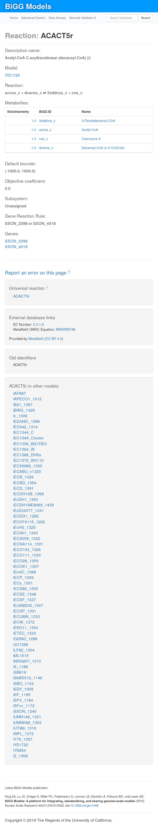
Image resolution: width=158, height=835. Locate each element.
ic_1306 (20, 415)
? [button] (69, 272)
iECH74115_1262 (29, 521)
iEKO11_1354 (25, 627)
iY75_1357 (23, 739)
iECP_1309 (23, 577)
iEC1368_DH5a (27, 454)
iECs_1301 (23, 583)
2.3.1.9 (38, 324)
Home (14, 17)
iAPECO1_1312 (27, 398)
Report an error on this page (36, 272)
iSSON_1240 (25, 711)
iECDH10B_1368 (28, 493)
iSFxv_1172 (24, 705)
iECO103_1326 (27, 549)
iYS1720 (12, 75)
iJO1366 (20, 644)
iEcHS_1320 (24, 527)
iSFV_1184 (23, 700)
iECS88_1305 (25, 588)
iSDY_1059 (23, 689)
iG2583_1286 (25, 638)
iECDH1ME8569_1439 (33, 504)
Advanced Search (33, 17)
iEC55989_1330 (27, 465)
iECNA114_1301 (28, 543)
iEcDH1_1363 (25, 499)
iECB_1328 (23, 476)
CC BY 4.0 (54, 338)
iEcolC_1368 (24, 571)
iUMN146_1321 (27, 716)
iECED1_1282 (26, 516)
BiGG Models (28, 6)
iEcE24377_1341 (28, 510)
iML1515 (21, 655)
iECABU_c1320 (27, 471)
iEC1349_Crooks (28, 437)
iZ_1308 (20, 755)
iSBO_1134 (23, 683)
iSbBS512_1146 (27, 677)
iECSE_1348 (24, 594)
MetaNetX (36, 338)
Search (145, 18)
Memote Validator (81, 17)
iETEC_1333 (24, 633)
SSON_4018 (16, 246)
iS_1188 (20, 666)
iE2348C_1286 (26, 421)
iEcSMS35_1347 (28, 605)
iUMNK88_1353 (27, 722)
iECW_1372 (24, 622)
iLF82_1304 (24, 650)
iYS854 (19, 750)
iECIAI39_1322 (26, 538)
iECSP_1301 (24, 610)
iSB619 (19, 672)
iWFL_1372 (23, 733)
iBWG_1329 (24, 410)
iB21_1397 (23, 404)
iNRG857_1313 (27, 661)
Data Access (57, 17)
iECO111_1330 (27, 555)
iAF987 (19, 393)
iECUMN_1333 (26, 616)
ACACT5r (21, 296)
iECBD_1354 (24, 482)
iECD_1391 (23, 488)
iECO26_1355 (25, 560)
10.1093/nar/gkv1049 (84, 805)
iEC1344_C (23, 432)
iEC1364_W (24, 449)
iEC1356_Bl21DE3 (30, 443)
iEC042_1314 (25, 426)
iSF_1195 (21, 694)
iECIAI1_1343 (25, 532)
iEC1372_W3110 (28, 460)
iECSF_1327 (24, 599)
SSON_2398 (16, 241)
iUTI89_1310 (24, 728)
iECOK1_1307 (26, 566)
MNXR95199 (65, 329)
